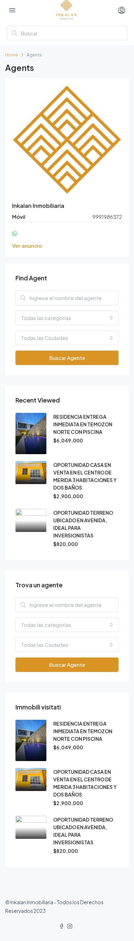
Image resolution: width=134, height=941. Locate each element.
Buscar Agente (67, 357)
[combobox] (67, 318)
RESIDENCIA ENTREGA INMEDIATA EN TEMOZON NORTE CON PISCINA (82, 424)
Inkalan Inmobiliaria (38, 205)
